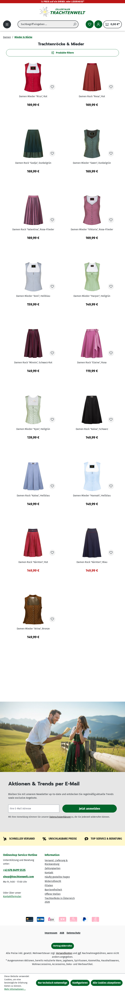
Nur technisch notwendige (52, 982)
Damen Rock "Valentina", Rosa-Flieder (33, 229)
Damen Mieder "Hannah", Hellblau (92, 495)
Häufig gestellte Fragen (57, 876)
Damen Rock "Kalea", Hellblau (33, 495)
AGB (62, 932)
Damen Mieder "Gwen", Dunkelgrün (92, 162)
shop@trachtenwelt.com (18, 876)
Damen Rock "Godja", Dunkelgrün (33, 162)
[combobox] (44, 24)
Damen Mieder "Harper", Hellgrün (91, 296)
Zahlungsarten (52, 868)
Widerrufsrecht (53, 881)
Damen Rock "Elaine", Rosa (92, 362)
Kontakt (49, 872)
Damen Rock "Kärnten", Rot (33, 562)
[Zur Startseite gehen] (62, 12)
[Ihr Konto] (98, 24)
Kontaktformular (12, 896)
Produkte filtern (64, 52)
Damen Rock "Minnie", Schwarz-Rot (33, 362)
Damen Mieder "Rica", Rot (33, 96)
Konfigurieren (80, 982)
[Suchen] (75, 24)
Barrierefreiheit (53, 889)
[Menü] (7, 24)
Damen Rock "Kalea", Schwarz (92, 429)
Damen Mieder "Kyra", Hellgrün (33, 429)
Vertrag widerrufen (62, 946)
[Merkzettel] (90, 24)
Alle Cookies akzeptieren (107, 982)
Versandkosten (64, 953)
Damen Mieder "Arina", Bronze (33, 628)
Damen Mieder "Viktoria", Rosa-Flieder (92, 229)
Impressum (51, 932)
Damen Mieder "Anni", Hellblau (33, 296)
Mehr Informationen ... (15, 989)
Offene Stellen (53, 894)
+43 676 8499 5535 (14, 870)
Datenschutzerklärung (60, 817)
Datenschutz (73, 932)
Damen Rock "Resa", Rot (92, 96)
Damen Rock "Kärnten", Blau (92, 562)
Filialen (49, 885)
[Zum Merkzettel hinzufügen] (52, 87)
